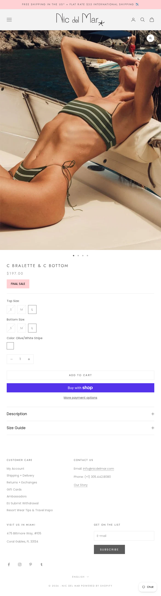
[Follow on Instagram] (20, 564)
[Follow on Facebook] (9, 564)
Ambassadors (17, 496)
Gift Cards (14, 489)
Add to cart (80, 375)
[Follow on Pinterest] (31, 564)
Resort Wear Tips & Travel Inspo (30, 510)
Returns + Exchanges (22, 482)
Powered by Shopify (96, 585)
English (78, 576)
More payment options (80, 398)
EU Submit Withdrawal (23, 503)
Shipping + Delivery (20, 475)
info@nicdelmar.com (98, 469)
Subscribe (109, 550)
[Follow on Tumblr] (41, 564)
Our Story (81, 485)
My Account (15, 469)
